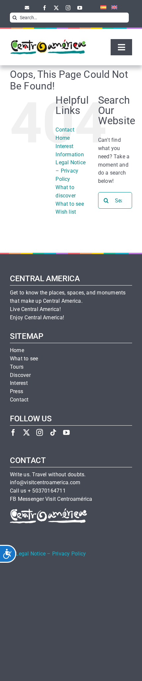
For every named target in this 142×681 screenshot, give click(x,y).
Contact (64, 130)
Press (16, 391)
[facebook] (44, 7)
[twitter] (56, 7)
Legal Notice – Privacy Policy (70, 170)
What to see (69, 204)
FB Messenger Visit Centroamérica (51, 499)
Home (62, 138)
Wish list (65, 212)
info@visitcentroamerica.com (45, 483)
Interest (19, 383)
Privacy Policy (69, 554)
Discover (20, 375)
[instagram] (68, 7)
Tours (16, 367)
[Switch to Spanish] (100, 8)
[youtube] (79, 7)
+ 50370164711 (47, 491)
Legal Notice (31, 554)
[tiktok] (53, 432)
